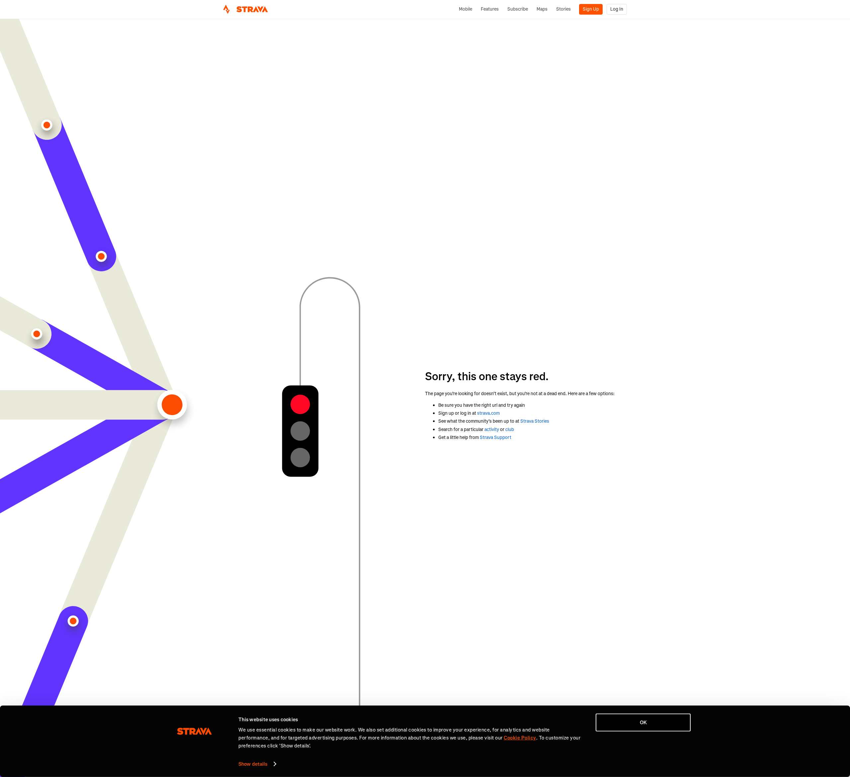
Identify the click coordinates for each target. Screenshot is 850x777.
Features (490, 9)
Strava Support (495, 437)
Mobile (465, 9)
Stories (563, 9)
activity (491, 429)
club (509, 429)
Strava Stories (534, 421)
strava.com (488, 413)
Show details (252, 764)
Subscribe (517, 9)
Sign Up (591, 9)
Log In (616, 9)
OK (643, 722)
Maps (542, 9)
